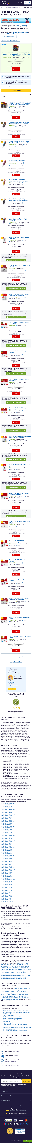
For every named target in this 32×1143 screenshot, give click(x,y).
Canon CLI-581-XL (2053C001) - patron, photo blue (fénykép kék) (18, 541)
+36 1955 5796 (11, 682)
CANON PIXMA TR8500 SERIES (8, 809)
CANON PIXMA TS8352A (6, 878)
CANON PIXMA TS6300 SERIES (8, 835)
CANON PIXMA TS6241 (6, 831)
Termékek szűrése (16, 90)
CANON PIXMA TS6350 (6, 841)
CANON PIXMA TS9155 (6, 884)
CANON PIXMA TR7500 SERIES (8, 803)
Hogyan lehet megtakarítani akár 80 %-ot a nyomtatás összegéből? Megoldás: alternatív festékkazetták (16, 82)
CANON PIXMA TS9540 (6, 890)
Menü (28, 2)
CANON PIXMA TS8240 (6, 858)
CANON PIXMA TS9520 (6, 887)
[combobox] (14, 96)
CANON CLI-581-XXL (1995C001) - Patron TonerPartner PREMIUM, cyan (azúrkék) (19, 142)
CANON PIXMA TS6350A (6, 843)
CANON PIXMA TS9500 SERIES (8, 886)
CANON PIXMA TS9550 (6, 895)
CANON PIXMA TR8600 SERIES (8, 814)
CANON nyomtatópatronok (8, 36)
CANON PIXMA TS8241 (6, 860)
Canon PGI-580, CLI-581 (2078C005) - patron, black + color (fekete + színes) (20, 437)
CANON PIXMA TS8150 (6, 850)
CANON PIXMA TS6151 (6, 824)
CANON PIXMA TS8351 (6, 873)
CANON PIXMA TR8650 (6, 817)
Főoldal (2, 7)
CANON (19, 7)
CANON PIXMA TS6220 (6, 827)
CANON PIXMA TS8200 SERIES (8, 855)
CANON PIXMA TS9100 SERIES (8, 879)
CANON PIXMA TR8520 (6, 811)
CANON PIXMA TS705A (6, 820)
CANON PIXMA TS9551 (6, 898)
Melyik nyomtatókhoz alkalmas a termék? (16, 61)
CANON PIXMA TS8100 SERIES (8, 847)
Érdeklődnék (12, 689)
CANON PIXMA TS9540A (6, 892)
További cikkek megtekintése (7, 86)
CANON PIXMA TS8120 (6, 849)
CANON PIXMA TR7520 (6, 805)
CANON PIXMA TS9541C (6, 893)
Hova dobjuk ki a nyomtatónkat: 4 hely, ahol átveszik (15, 1030)
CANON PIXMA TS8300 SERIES (8, 867)
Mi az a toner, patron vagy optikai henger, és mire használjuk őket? (17, 77)
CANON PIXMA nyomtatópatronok (10, 40)
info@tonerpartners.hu (13, 685)
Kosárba (17, 69)
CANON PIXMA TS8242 (6, 861)
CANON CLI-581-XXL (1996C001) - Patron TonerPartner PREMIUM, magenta (19, 161)
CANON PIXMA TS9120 (6, 881)
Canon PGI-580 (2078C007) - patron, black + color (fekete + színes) (19, 266)
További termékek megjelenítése (16, 657)
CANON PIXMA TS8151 (6, 852)
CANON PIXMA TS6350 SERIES (8, 840)
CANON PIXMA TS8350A (6, 872)
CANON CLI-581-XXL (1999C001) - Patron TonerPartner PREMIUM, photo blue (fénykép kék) (19, 219)
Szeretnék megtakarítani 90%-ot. (17, 260)
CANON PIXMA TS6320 (6, 838)
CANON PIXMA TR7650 (6, 808)
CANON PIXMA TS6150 (6, 823)
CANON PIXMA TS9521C (6, 889)
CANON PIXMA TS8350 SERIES (8, 869)
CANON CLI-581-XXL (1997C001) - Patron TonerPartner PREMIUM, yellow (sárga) (19, 180)
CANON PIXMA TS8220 (6, 857)
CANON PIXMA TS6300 (6, 837)
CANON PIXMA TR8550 (6, 812)
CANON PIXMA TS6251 (6, 834)
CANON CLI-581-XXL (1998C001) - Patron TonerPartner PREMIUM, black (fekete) (19, 199)
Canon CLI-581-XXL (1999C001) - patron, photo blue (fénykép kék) (19, 494)
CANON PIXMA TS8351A (6, 875)
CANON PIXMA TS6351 (6, 844)
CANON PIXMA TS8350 (22, 25)
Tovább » (19, 661)
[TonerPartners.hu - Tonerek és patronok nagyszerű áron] (5, 3)
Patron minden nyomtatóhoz (10, 7)
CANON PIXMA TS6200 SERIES (8, 826)
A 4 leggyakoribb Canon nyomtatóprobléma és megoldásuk (16, 1012)
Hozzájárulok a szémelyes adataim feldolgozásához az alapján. (13, 1085)
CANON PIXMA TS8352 (6, 876)
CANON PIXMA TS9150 (6, 883)
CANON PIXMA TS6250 (6, 832)
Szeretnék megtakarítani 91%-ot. (17, 373)
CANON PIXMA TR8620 (6, 815)
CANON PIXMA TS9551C (6, 899)
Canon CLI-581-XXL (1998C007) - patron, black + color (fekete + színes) (19, 295)
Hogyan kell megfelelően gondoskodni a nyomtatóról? (15, 1023)
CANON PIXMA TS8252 (6, 866)
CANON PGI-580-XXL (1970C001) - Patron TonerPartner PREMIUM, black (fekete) (19, 123)
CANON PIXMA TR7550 (6, 806)
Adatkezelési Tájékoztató (6, 1085)
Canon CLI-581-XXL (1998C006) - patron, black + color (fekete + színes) (19, 599)
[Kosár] (21, 2)
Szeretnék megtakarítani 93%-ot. (17, 516)
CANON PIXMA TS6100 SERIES (8, 821)
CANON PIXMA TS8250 (6, 863)
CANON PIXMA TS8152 (6, 853)
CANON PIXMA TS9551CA (7, 901)
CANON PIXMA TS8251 (6, 864)
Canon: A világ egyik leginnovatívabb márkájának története (16, 1010)
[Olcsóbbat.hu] (20, 1129)
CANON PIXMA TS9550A (6, 896)
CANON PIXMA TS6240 (6, 829)
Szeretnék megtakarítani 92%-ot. (17, 288)
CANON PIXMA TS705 (6, 818)
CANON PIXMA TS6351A (6, 846)
